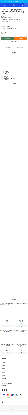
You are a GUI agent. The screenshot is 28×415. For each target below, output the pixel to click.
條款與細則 (4, 375)
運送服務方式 (4, 372)
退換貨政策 (4, 373)
